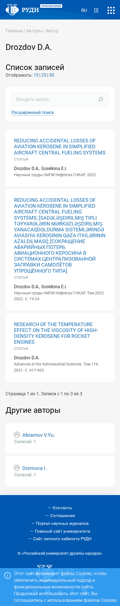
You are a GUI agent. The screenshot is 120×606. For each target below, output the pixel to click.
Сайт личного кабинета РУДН (62, 538)
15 (36, 75)
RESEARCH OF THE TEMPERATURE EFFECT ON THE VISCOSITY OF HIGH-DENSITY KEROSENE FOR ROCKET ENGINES (56, 333)
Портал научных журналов (62, 523)
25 (43, 75)
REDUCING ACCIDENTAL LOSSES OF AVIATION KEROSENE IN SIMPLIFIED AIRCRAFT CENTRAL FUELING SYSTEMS (59, 146)
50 (51, 75)
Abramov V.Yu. (38, 435)
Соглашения (62, 515)
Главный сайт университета (62, 531)
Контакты (62, 507)
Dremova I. (34, 468)
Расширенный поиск (32, 112)
